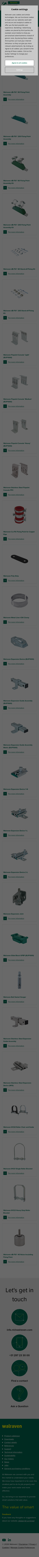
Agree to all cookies (19, 63)
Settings (19, 70)
